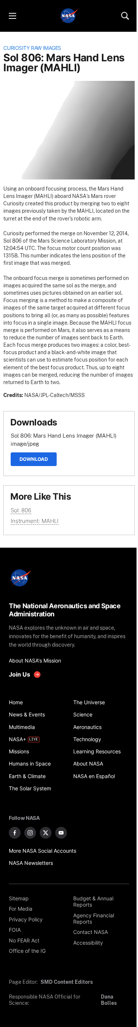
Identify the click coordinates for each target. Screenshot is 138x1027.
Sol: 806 (21, 510)
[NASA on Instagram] (30, 833)
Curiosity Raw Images (32, 48)
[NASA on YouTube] (61, 833)
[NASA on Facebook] (15, 833)
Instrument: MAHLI (35, 520)
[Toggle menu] (12, 16)
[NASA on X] (46, 833)
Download (34, 459)
